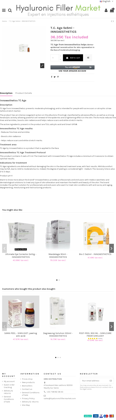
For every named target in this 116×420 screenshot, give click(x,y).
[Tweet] (55, 77)
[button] (73, 68)
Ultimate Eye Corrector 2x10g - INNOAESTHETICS (20, 255)
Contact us (27, 389)
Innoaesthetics (9, 100)
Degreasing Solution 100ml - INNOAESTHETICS (58, 334)
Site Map (26, 405)
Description (6, 93)
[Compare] (19, 250)
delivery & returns (8, 392)
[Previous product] (112, 21)
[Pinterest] (58, 77)
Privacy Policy (28, 398)
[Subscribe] (111, 380)
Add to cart (75, 58)
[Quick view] (23, 250)
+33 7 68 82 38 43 (55, 392)
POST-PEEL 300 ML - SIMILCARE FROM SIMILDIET (95, 334)
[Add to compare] (88, 57)
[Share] (51, 77)
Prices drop (27, 379)
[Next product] (113, 21)
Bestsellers (27, 386)
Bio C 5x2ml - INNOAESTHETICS (95, 254)
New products (28, 382)
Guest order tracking (9, 386)
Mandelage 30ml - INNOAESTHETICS (58, 255)
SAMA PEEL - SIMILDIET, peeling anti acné (20, 334)
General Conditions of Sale (9, 399)
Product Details (23, 93)
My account (9, 381)
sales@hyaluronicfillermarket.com (60, 398)
